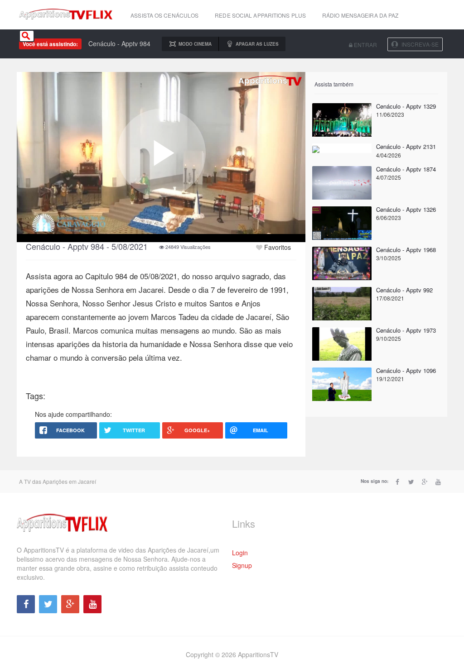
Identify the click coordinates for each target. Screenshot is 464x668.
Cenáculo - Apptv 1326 (406, 209)
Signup (242, 565)
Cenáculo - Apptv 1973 (406, 330)
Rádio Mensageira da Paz (360, 15)
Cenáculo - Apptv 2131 (406, 146)
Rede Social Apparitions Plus (260, 15)
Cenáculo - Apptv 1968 (406, 249)
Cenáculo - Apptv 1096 (406, 370)
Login (240, 552)
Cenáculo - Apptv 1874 (406, 169)
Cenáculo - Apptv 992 (404, 290)
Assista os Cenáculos (164, 15)
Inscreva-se (420, 44)
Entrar (365, 44)
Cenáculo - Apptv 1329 (406, 106)
